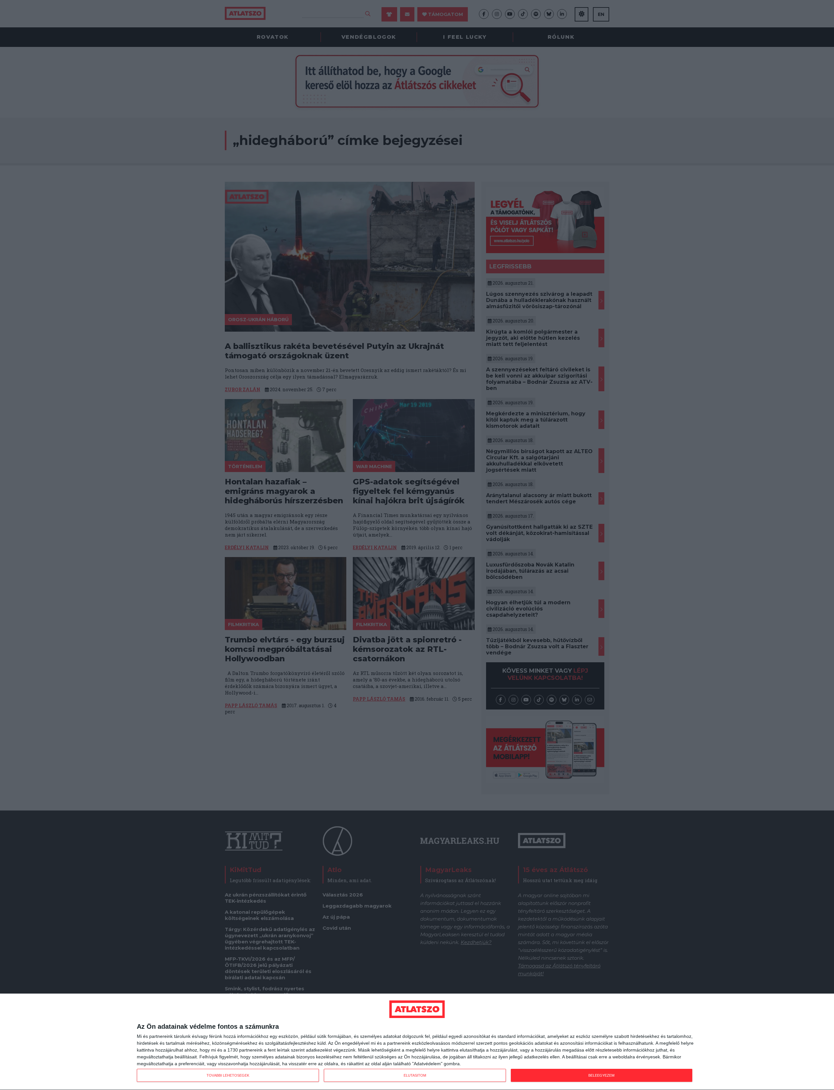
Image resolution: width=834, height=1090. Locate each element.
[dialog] (417, 1042)
